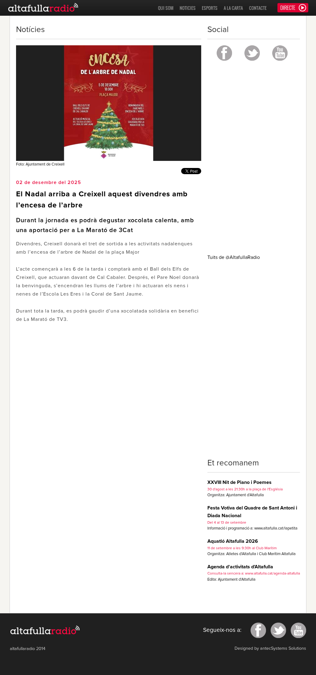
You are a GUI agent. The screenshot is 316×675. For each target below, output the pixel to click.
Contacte (258, 8)
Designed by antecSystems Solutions (270, 648)
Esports (210, 8)
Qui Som (165, 8)
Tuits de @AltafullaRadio (233, 257)
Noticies (188, 8)
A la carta (233, 8)
